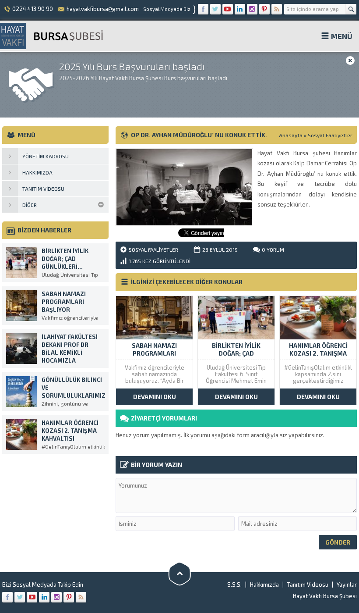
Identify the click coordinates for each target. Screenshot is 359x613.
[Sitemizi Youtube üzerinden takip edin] (227, 9)
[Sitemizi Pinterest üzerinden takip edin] (264, 9)
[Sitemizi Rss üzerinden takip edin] (276, 9)
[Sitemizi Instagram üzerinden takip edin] (252, 9)
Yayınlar (347, 584)
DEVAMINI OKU (154, 396)
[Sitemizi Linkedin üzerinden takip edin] (240, 9)
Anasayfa (291, 135)
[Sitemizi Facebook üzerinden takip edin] (203, 9)
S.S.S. (234, 584)
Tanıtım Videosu (307, 584)
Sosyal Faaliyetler (330, 135)
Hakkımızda (264, 584)
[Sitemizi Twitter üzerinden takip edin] (215, 9)
